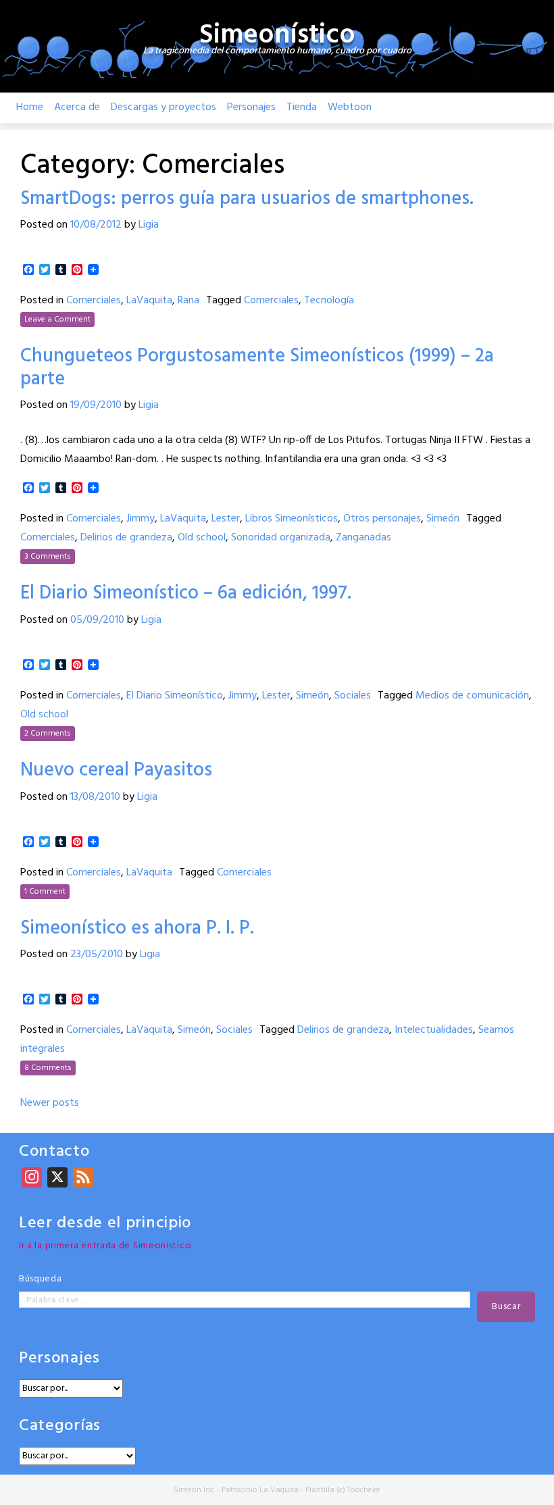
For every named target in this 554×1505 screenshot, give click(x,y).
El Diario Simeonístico (174, 696)
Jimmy (140, 519)
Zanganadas (363, 537)
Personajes (251, 107)
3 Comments (47, 556)
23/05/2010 (96, 954)
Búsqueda (40, 1279)
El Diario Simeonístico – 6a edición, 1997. (185, 593)
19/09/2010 (96, 405)
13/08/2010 (95, 797)
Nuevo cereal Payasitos (116, 770)
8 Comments (48, 1068)
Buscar (506, 1307)
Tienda (301, 107)
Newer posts (49, 1103)
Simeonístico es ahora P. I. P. (137, 928)
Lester (225, 519)
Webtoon (350, 107)
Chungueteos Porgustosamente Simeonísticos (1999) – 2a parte (257, 367)
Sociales (352, 696)
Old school (202, 537)
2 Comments (47, 733)
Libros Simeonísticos (291, 519)
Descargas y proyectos (163, 107)
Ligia (148, 225)
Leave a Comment (57, 319)
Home (29, 107)
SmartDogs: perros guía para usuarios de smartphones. (247, 199)
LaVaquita (149, 300)
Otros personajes (382, 519)
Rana (188, 300)
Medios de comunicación (472, 696)
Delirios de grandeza (126, 537)
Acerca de (77, 107)
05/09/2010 (97, 620)
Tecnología (329, 300)
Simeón (442, 519)
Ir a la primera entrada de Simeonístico (105, 1246)
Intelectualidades (434, 1030)
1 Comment (45, 891)
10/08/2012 (96, 225)
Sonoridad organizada (280, 537)
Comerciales (93, 300)
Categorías (60, 1426)
